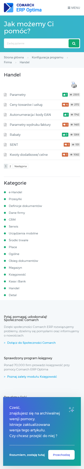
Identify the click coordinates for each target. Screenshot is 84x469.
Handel (14, 288)
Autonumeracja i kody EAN (30, 115)
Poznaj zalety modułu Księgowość (32, 376)
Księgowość (17, 274)
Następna (20, 166)
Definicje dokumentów (25, 206)
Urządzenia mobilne (23, 233)
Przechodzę (61, 455)
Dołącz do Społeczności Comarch (31, 343)
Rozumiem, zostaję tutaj (27, 455)
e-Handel (15, 192)
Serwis (13, 226)
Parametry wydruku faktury (30, 125)
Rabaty (15, 135)
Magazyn (15, 267)
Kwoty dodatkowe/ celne (29, 155)
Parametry (18, 95)
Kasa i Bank (17, 281)
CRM (12, 219)
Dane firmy (17, 213)
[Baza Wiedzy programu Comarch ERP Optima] (22, 8)
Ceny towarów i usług (26, 105)
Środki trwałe (18, 240)
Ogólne (14, 254)
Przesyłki (15, 199)
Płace (13, 247)
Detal (13, 295)
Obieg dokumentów (23, 261)
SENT (14, 145)
